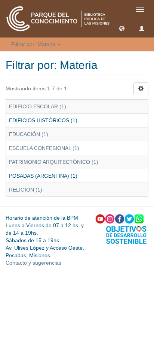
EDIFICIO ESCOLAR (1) (37, 106)
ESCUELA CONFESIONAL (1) (44, 148)
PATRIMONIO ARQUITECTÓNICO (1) (53, 162)
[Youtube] (100, 219)
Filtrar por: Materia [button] (34, 44)
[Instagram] (110, 219)
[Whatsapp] (139, 219)
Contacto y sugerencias (33, 263)
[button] (122, 28)
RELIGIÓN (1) (25, 190)
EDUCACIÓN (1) (28, 134)
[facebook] (119, 219)
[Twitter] (129, 219)
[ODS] (126, 234)
